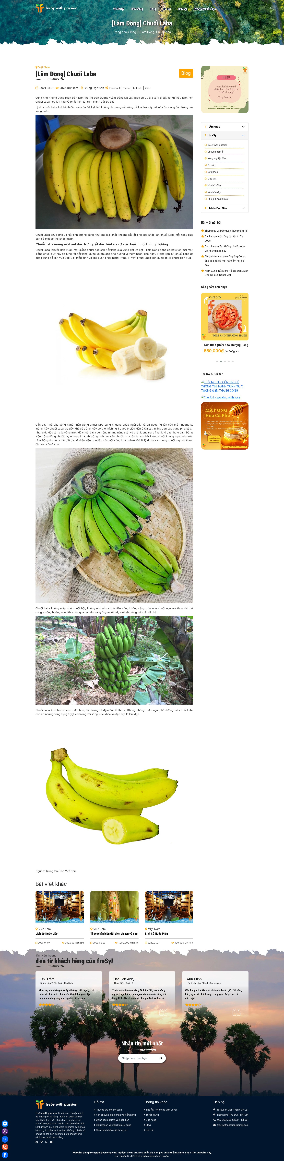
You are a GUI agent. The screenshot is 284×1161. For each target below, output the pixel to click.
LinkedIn (137, 88)
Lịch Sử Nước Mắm (101, 933)
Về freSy (118, 9)
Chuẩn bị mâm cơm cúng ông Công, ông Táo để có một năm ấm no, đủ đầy (224, 260)
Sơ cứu (211, 165)
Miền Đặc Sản (216, 208)
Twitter (127, 88)
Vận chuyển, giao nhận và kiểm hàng (115, 1114)
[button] (217, 361)
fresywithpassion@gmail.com (232, 1125)
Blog (152, 9)
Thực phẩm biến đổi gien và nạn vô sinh (59, 933)
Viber (148, 88)
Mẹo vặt (212, 178)
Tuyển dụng (152, 1114)
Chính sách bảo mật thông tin (111, 1130)
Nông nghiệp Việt (217, 158)
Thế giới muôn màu (218, 198)
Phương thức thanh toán (108, 1109)
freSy (211, 135)
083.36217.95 (224, 1119)
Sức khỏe (213, 171)
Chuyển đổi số (215, 151)
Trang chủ (120, 32)
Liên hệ (182, 9)
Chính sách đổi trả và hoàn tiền (112, 1119)
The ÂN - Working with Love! (161, 1109)
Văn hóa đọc (214, 192)
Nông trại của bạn (204, 9)
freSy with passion (217, 145)
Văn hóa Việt (214, 185)
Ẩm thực (212, 126)
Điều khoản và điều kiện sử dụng (113, 1125)
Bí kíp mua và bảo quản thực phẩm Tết (226, 230)
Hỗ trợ (166, 9)
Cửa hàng (136, 9)
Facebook (115, 88)
